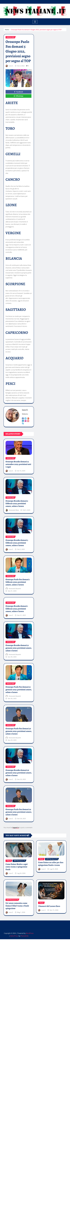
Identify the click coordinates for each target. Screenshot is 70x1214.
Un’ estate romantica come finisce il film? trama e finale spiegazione (17, 906)
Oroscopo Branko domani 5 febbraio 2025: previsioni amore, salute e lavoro (17, 504)
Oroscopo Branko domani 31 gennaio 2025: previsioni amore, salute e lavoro (19, 648)
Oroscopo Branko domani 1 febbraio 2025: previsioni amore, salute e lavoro (17, 609)
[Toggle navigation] (35, 22)
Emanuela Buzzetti (15, 588)
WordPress (30, 933)
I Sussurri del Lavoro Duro (49, 906)
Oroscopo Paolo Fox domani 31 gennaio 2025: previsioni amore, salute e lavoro (19, 690)
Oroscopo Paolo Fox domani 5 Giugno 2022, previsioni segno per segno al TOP (36, 29)
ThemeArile (24, 936)
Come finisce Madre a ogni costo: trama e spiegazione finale (17, 867)
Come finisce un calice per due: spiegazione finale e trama (50, 863)
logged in (16, 828)
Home (7, 29)
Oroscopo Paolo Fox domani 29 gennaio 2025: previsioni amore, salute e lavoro (19, 812)
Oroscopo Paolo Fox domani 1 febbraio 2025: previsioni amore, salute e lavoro (18, 582)
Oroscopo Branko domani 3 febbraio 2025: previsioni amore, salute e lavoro (17, 543)
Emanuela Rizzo (14, 510)
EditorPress (14, 936)
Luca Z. (11, 66)
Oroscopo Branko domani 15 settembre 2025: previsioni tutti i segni (18, 464)
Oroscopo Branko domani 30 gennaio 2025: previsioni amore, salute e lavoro (19, 773)
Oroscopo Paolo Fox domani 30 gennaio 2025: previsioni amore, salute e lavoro (19, 731)
